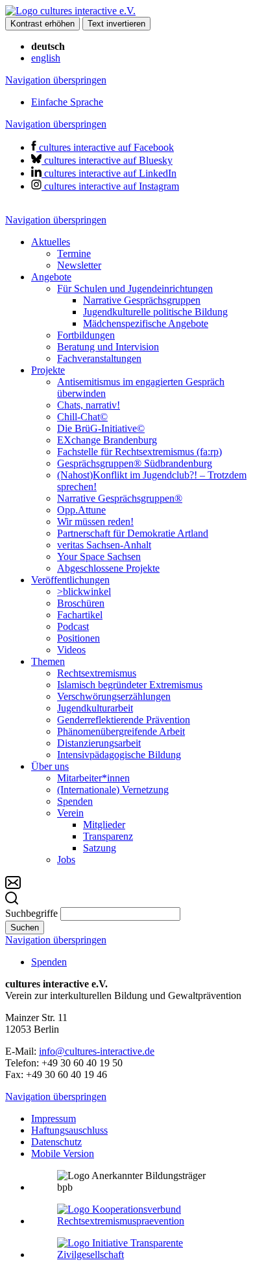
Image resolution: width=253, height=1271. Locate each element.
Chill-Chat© (82, 416)
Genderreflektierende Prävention (123, 719)
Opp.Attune (81, 509)
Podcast (73, 626)
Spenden (75, 801)
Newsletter (79, 265)
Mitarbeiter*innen (93, 777)
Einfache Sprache (67, 101)
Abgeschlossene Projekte (108, 568)
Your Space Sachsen (99, 556)
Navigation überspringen (55, 79)
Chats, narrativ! (88, 405)
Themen (48, 661)
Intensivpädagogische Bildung (119, 754)
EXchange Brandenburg (107, 439)
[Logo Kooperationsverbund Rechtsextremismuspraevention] (139, 1220)
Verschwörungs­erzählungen (114, 696)
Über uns (50, 766)
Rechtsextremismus (96, 673)
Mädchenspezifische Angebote (145, 323)
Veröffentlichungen (70, 579)
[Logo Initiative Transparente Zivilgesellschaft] (139, 1254)
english (45, 57)
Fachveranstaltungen (99, 358)
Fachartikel (79, 614)
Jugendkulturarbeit (95, 708)
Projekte (48, 370)
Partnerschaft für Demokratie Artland (132, 533)
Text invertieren (116, 23)
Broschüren (80, 603)
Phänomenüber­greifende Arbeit (121, 731)
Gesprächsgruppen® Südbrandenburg (134, 463)
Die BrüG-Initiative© (101, 428)
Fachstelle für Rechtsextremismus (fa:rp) (139, 451)
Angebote (51, 276)
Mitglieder (104, 824)
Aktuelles (50, 241)
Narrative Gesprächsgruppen (141, 300)
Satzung (99, 847)
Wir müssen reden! (95, 521)
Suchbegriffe (31, 913)
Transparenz (108, 836)
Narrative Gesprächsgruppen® (119, 498)
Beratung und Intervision (108, 346)
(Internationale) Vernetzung (113, 789)
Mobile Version (62, 1153)
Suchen (24, 927)
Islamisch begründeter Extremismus (129, 684)
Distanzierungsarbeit (99, 742)
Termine (74, 253)
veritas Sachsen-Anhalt (104, 544)
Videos (71, 649)
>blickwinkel (84, 591)
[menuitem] (139, 253)
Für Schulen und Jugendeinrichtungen (135, 288)
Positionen (78, 638)
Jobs (66, 859)
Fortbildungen (86, 335)
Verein (70, 812)
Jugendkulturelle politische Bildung (155, 311)
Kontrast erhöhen (42, 23)
